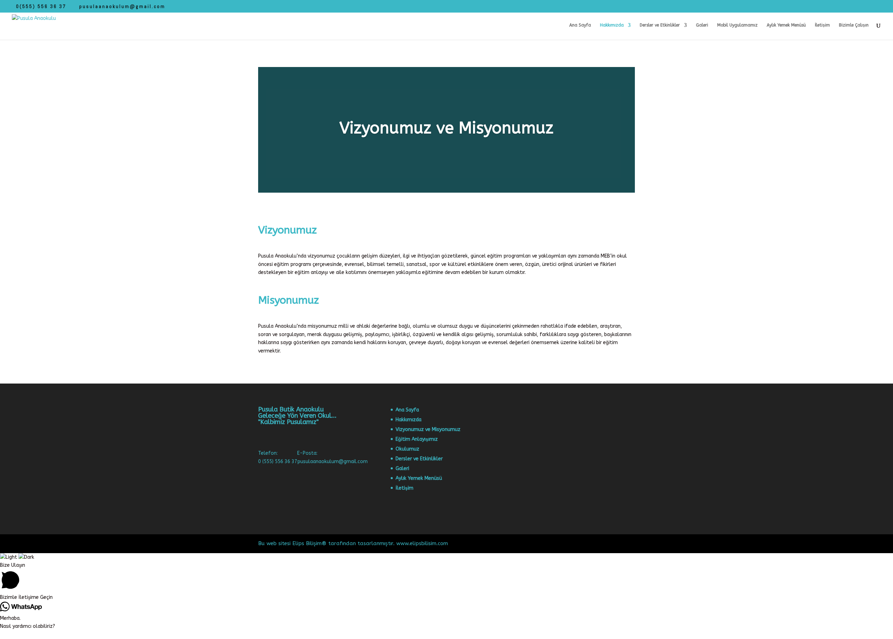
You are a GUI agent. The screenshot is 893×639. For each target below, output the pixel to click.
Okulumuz (407, 449)
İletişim (822, 25)
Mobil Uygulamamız (737, 25)
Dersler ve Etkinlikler (660, 25)
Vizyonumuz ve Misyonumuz (428, 429)
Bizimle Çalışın (854, 25)
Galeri (702, 25)
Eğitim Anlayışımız (417, 439)
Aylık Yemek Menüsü (786, 25)
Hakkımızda (612, 25)
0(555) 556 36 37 (41, 6)
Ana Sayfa (580, 25)
